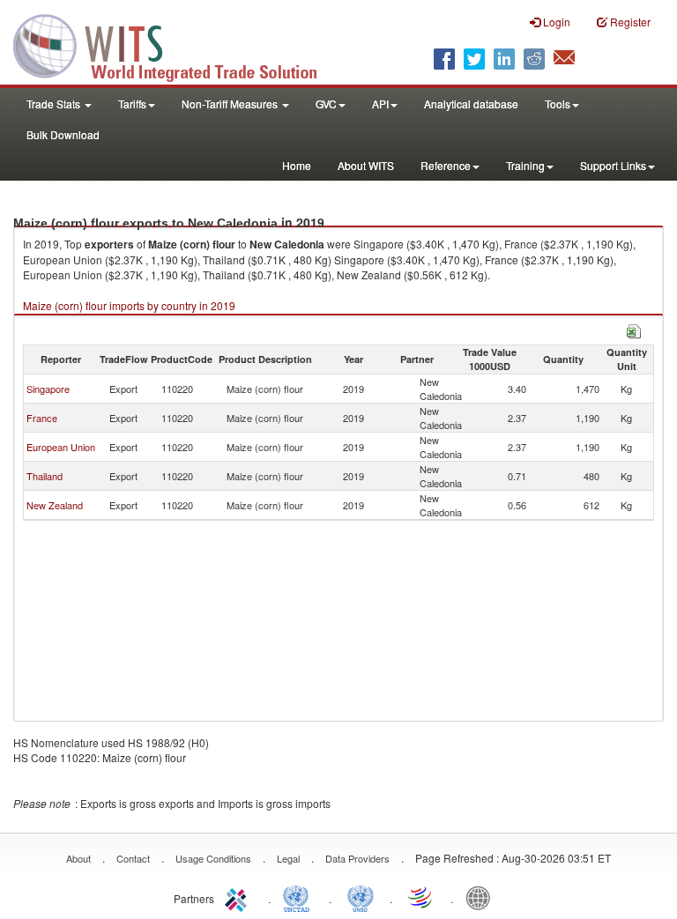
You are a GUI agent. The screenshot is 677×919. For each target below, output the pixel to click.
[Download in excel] (634, 329)
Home (296, 165)
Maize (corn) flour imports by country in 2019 (129, 305)
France (41, 418)
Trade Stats (54, 103)
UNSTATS (360, 897)
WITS (176, 44)
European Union (60, 447)
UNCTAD (299, 897)
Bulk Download (63, 134)
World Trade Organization (421, 897)
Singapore (48, 389)
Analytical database (471, 103)
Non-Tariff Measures (231, 103)
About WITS (366, 165)
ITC (239, 897)
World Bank (482, 897)
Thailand (44, 476)
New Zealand (54, 505)
